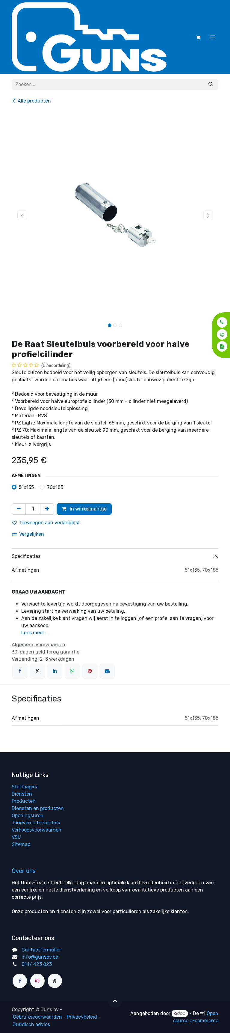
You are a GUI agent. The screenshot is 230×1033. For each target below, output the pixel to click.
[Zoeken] (210, 84)
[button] (220, 322)
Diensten (22, 794)
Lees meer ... (35, 633)
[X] (37, 671)
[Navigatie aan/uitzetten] (212, 37)
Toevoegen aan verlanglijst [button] (49, 522)
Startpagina (25, 787)
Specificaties (26, 556)
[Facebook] (20, 671)
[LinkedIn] (55, 671)
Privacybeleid (82, 1017)
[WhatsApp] (72, 671)
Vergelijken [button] (31, 534)
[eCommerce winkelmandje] (198, 37)
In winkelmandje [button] (88, 509)
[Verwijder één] (19, 509)
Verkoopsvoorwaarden (36, 830)
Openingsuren (27, 815)
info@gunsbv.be (40, 957)
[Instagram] (37, 981)
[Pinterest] (90, 671)
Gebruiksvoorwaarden (37, 1017)
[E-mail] (107, 671)
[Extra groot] (55, 981)
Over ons (24, 870)
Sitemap (21, 844)
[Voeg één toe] (47, 509)
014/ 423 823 (37, 964)
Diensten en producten (38, 808)
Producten (24, 801)
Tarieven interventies (36, 823)
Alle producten (34, 101)
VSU (16, 837)
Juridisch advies (31, 1024)
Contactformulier (41, 950)
